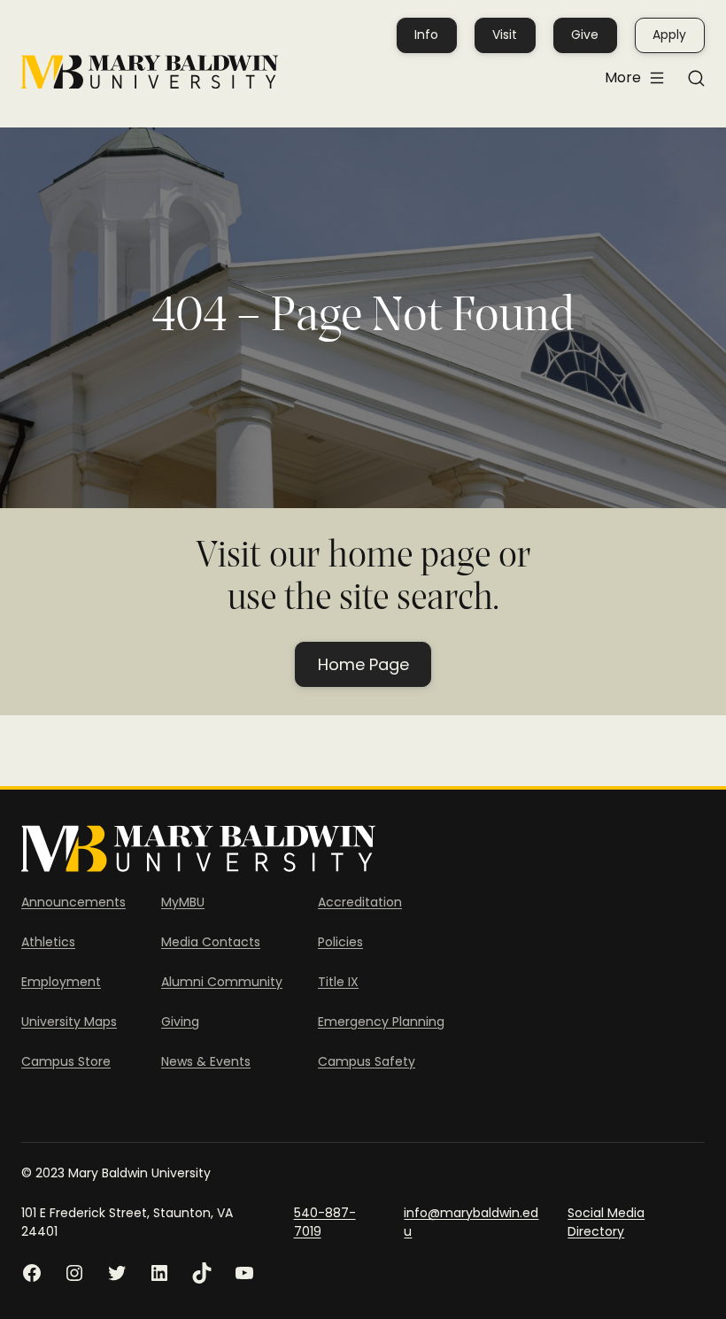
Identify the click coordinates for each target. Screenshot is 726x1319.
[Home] (149, 72)
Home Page (363, 664)
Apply (669, 34)
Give (585, 34)
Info (426, 34)
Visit (504, 34)
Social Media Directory (606, 1222)
